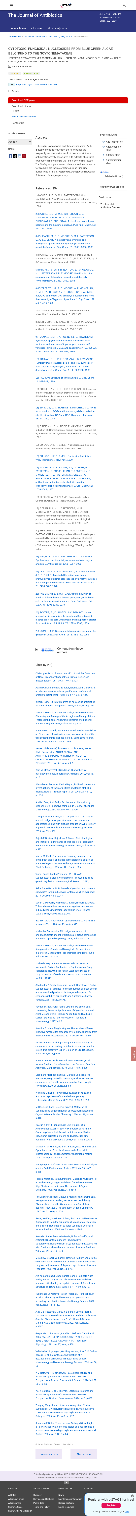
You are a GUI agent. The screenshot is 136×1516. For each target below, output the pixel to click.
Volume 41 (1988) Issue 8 (60, 36)
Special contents (66, 1502)
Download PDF (23, 100)
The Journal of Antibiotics (35, 36)
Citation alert (113, 155)
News (61, 1494)
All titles (12, 1494)
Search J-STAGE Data (19, 1510)
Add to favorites (114, 141)
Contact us (18, 122)
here (127, 1511)
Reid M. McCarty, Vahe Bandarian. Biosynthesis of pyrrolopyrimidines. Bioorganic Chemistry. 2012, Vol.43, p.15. (64, 773)
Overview (37, 1494)
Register (111, 1505)
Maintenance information (70, 1498)
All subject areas (16, 1498)
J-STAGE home (14, 36)
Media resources (66, 1506)
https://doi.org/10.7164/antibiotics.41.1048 (36, 84)
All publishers (14, 1502)
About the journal (57, 28)
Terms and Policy (41, 1506)
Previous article (49, 1454)
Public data (38, 1502)
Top (66, 1482)
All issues (36, 28)
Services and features (43, 1498)
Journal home (18, 28)
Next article (84, 1454)
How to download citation (24, 116)
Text (17, 110)
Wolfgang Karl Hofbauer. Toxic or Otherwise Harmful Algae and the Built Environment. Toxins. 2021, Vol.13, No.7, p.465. (66, 1168)
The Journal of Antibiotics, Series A (110, 206)
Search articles (15, 1506)
